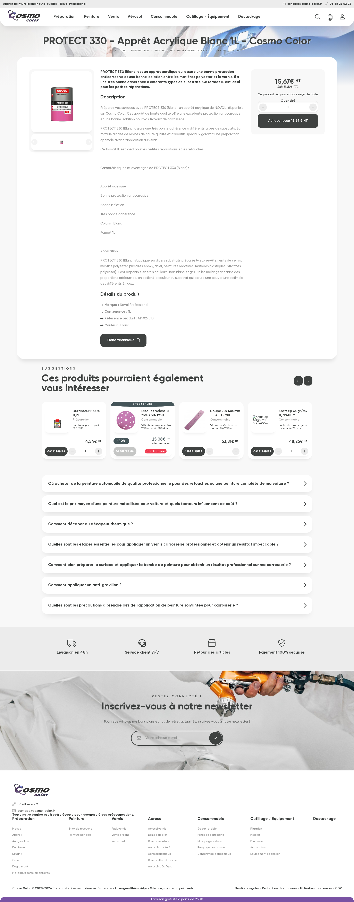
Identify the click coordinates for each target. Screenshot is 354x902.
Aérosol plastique (159, 854)
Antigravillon (20, 841)
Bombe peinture (158, 841)
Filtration (256, 829)
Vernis (113, 17)
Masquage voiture (209, 841)
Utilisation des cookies (316, 888)
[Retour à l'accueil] (24, 17)
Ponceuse (256, 841)
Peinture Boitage (80, 835)
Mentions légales (247, 888)
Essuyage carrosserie (211, 847)
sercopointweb (182, 888)
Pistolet (255, 835)
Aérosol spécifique (160, 866)
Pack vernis (119, 829)
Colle (15, 860)
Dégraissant (20, 866)
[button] (34, 142)
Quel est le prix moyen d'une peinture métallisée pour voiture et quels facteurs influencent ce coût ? (142, 504)
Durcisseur (19, 847)
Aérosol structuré (159, 847)
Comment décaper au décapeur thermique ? (90, 524)
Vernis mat (118, 841)
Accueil (120, 50)
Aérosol (135, 17)
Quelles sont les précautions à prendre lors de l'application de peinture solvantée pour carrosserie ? (143, 605)
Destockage (249, 17)
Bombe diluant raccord (163, 860)
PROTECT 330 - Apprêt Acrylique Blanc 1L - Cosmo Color (196, 50)
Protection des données (279, 888)
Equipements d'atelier (265, 854)
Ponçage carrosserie (210, 835)
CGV (338, 888)
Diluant (17, 854)
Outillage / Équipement (207, 17)
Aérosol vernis (157, 829)
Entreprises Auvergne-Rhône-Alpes (123, 888)
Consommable (164, 17)
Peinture (91, 17)
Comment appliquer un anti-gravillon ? (84, 585)
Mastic (16, 829)
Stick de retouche (80, 829)
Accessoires (258, 847)
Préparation (64, 17)
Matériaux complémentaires (31, 873)
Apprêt (17, 835)
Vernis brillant (120, 835)
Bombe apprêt (157, 835)
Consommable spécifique (214, 854)
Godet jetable (207, 829)
